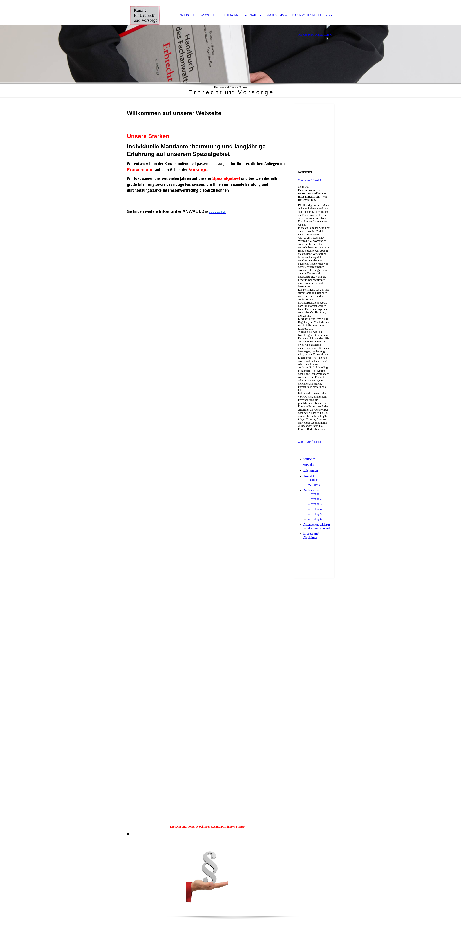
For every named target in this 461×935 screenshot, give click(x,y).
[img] (145, 15)
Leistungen (229, 15)
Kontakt (251, 15)
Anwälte (208, 15)
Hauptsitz (312, 479)
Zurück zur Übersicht (310, 180)
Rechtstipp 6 (314, 519)
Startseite (187, 15)
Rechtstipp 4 (314, 508)
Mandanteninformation (320, 528)
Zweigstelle (314, 484)
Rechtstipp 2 (314, 498)
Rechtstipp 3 (314, 503)
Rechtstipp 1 (314, 493)
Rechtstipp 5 (314, 514)
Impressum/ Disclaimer (314, 34)
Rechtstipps (275, 15)
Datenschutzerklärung (311, 15)
